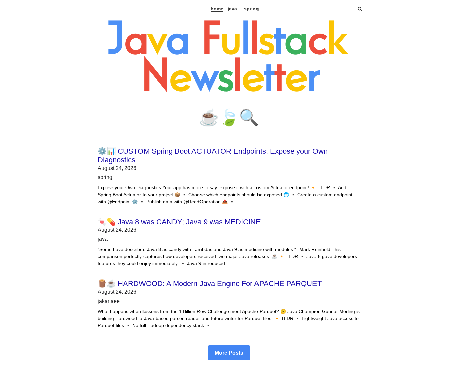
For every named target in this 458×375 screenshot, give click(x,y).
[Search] (360, 9)
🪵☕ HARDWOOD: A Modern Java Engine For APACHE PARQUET (210, 283)
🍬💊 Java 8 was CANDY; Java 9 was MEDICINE (179, 222)
